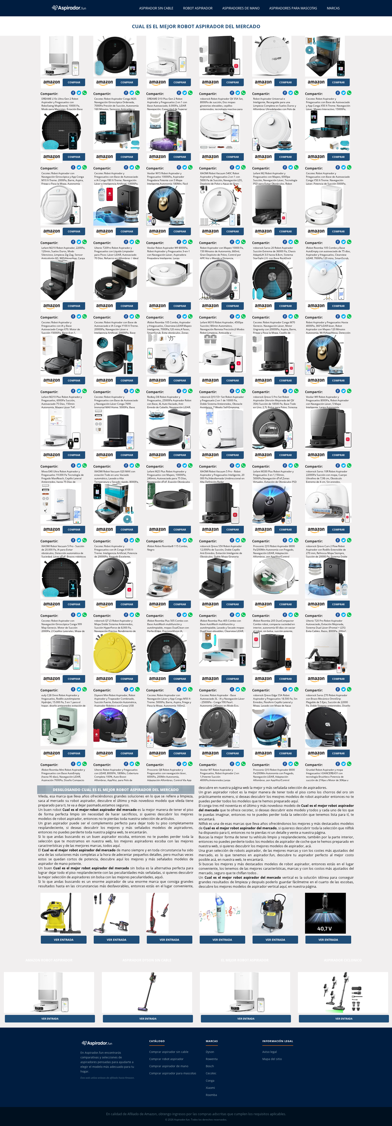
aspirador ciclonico (343, 960)
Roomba (211, 1095)
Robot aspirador (198, 8)
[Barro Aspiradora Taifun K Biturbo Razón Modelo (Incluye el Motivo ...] (275, 913)
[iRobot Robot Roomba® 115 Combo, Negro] (169, 503)
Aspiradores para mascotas (293, 8)
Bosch (210, 1066)
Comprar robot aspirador (166, 1059)
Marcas (333, 8)
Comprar (74, 82)
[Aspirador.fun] (111, 1043)
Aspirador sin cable (156, 8)
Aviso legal (269, 1052)
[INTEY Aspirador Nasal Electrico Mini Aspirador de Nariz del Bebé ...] (222, 913)
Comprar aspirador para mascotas (172, 1073)
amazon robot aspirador (49, 960)
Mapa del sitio (272, 1059)
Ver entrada (64, 940)
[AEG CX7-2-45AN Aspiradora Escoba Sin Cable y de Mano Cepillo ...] (169, 913)
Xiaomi (210, 1088)
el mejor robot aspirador (245, 960)
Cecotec (211, 1073)
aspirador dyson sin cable (146, 960)
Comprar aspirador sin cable (168, 1052)
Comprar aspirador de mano (168, 1066)
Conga (210, 1081)
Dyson (210, 1052)
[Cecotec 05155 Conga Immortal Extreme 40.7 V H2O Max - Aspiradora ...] (328, 913)
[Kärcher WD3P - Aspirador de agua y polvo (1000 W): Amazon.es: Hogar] (63, 913)
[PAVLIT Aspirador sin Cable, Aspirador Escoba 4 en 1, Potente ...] (116, 913)
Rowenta (212, 1059)
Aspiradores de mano (240, 8)
